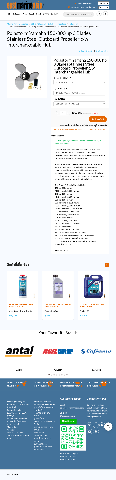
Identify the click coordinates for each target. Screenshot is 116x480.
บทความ (46, 14)
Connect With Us (96, 398)
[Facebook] (96, 425)
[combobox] (78, 14)
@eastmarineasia (67, 416)
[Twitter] (89, 425)
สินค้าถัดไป (101, 51)
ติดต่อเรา (54, 14)
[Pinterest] (102, 425)
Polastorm (73, 24)
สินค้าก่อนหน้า (86, 51)
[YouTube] (96, 431)
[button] (108, 426)
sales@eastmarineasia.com (83, 7)
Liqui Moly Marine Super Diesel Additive (21, 305)
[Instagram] (89, 431)
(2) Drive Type (60, 88)
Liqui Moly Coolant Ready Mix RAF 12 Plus (58, 305)
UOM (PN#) (59, 99)
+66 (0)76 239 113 (68, 459)
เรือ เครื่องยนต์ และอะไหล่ (42, 24)
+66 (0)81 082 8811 (86, 3)
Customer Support (70, 398)
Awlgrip (58, 370)
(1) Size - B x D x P (62, 77)
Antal (19, 370)
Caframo (96, 370)
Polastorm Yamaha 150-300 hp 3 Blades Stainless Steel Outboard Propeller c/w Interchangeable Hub (49, 39)
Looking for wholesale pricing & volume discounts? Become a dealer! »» (79, 129)
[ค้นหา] (91, 14)
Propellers (61, 24)
